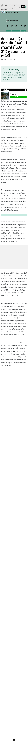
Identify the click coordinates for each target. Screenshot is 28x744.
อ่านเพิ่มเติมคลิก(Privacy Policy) (7, 8)
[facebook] (7, 26)
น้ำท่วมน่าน (13, 94)
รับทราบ (22, 6)
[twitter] (12, 26)
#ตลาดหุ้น (23, 30)
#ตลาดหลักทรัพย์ (15, 30)
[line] (16, 26)
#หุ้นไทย (8, 30)
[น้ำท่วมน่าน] (5, 95)
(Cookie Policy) (4, 9)
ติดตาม (19, 97)
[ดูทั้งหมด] (25, 90)
